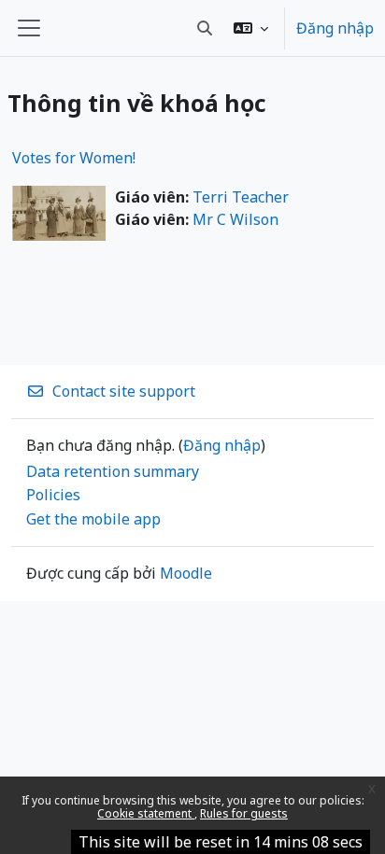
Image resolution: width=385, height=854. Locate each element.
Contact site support (123, 391)
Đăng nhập (335, 28)
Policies (53, 494)
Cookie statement (145, 813)
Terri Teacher (240, 197)
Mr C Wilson (235, 219)
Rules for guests (244, 813)
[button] (250, 28)
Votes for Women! (73, 157)
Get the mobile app (93, 519)
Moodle (186, 573)
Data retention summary (112, 471)
